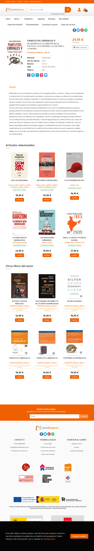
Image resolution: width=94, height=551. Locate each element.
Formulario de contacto (19, 450)
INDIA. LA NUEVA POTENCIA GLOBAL (74, 238)
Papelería (28, 19)
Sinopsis (12, 87)
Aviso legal (48, 443)
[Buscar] (68, 10)
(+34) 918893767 (19, 443)
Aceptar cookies (79, 536)
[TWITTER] (78, 30)
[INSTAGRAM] (82, 30)
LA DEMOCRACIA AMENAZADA (19, 238)
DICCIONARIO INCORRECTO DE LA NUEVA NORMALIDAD (47, 302)
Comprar (19, 199)
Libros (17, 19)
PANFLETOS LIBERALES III (47, 358)
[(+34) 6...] (85, 30)
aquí (30, 539)
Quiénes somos (10, 2)
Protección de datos (48, 450)
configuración (49, 539)
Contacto (19, 2)
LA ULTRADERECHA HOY (74, 180)
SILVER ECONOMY (74, 301)
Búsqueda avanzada (58, 14)
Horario (26, 2)
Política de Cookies (48, 454)
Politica (44, 63)
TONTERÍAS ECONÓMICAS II (74, 358)
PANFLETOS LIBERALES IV (19, 358)
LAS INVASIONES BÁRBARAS (47, 238)
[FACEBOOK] (74, 30)
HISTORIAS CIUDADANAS (47, 180)
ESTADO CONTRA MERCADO (19, 302)
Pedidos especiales (35, 2)
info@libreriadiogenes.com (19, 447)
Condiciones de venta (47, 447)
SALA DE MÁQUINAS (19, 180)
